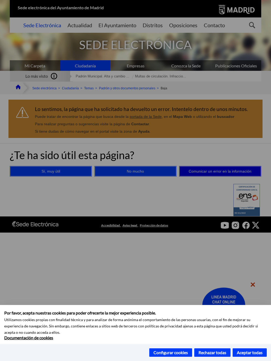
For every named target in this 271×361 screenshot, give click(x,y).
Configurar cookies (170, 352)
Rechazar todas (212, 352)
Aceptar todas (250, 352)
